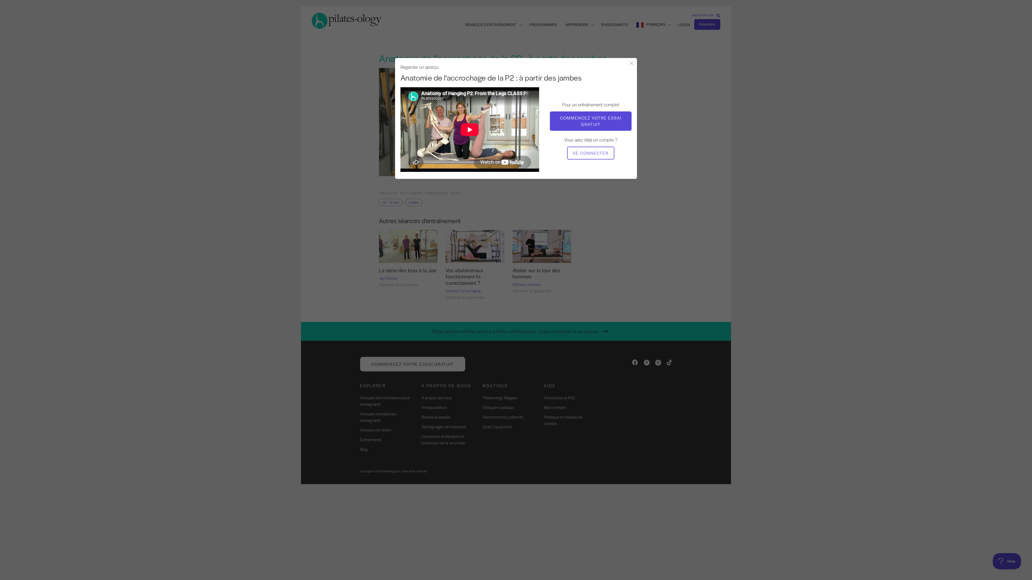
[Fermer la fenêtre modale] (631, 63)
